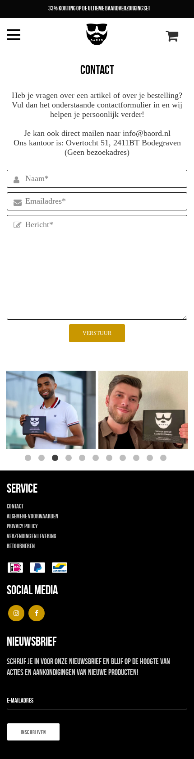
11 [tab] (164, 459)
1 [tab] (29, 459)
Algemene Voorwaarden (32, 516)
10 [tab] (151, 459)
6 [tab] (97, 459)
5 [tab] (83, 459)
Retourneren (21, 545)
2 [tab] (42, 459)
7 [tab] (110, 459)
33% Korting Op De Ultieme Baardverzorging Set (99, 8)
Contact (15, 506)
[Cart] (172, 38)
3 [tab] (56, 459)
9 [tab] (137, 459)
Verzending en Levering (31, 536)
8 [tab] (124, 459)
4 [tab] (69, 459)
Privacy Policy (22, 526)
